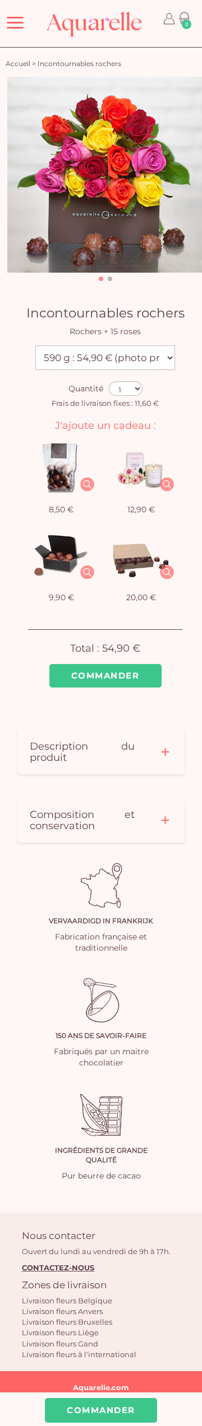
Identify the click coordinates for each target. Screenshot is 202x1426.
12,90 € (141, 509)
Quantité (85, 389)
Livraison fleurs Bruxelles (67, 1321)
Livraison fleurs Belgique (67, 1300)
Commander (105, 675)
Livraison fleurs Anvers (62, 1311)
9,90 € (61, 597)
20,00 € (141, 597)
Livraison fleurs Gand (60, 1343)
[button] (101, 279)
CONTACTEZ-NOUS (58, 1267)
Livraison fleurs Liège (60, 1332)
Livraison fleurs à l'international (79, 1354)
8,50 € (61, 509)
